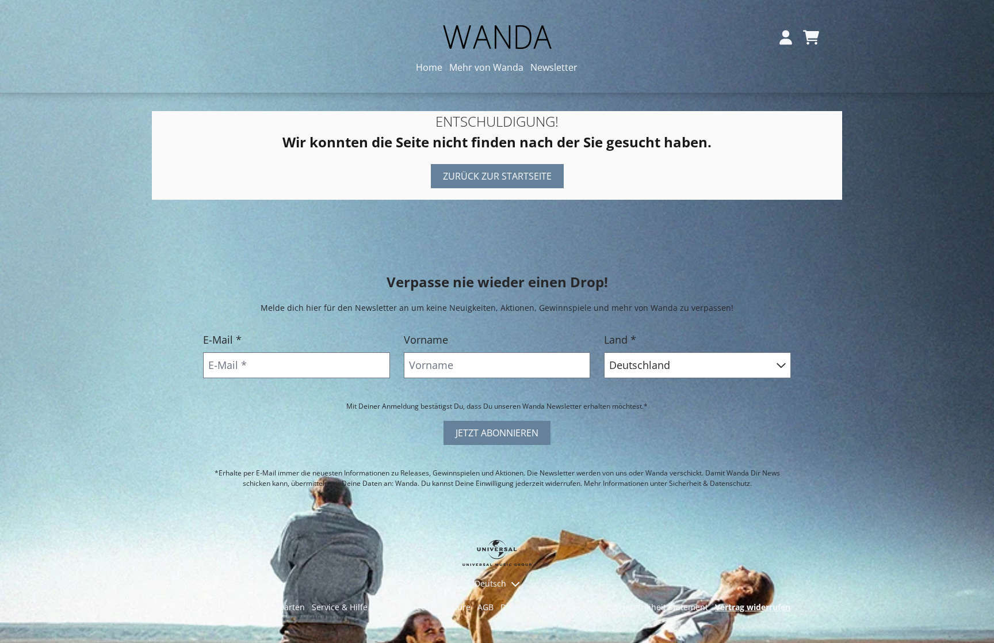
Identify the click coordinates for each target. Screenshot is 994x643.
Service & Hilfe (340, 607)
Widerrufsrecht (403, 607)
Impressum (577, 607)
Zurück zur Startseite (497, 176)
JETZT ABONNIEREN (497, 433)
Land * (620, 340)
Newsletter (554, 67)
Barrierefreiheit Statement (657, 607)
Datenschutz (524, 607)
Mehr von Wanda (486, 67)
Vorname (426, 340)
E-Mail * (222, 340)
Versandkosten (232, 607)
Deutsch (490, 583)
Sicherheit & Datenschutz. (710, 483)
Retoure (455, 607)
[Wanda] (497, 37)
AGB (485, 607)
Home (429, 67)
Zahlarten (286, 607)
